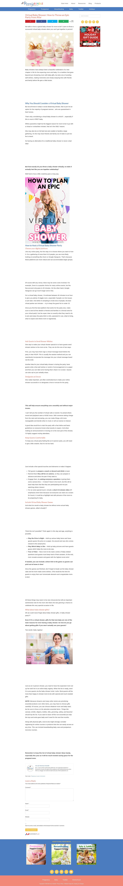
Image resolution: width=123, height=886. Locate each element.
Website (27, 816)
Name (27, 803)
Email (27, 810)
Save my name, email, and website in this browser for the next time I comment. (44, 825)
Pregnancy (33, 776)
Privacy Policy (60, 883)
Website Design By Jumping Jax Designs (74, 883)
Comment (28, 787)
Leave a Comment (41, 776)
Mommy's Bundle (32, 4)
